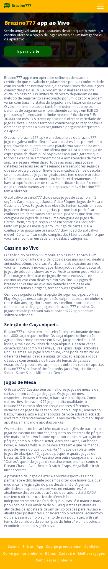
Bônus (50, 553)
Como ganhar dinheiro (22, 553)
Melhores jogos (91, 553)
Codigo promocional (63, 546)
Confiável (92, 546)
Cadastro (67, 553)
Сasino (14, 546)
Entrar (28, 546)
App (40, 546)
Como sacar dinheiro (54, 560)
